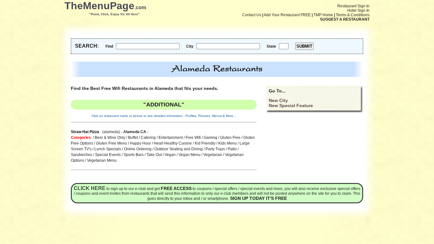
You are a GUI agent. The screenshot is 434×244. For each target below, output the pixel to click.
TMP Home (323, 15)
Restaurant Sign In (353, 6)
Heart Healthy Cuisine (173, 143)
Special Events (108, 154)
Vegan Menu (189, 154)
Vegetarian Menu (102, 160)
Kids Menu (227, 143)
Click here (89, 188)
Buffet (133, 137)
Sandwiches (81, 154)
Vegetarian (212, 154)
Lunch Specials (107, 149)
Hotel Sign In (358, 10)
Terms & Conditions (353, 15)
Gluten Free (230, 137)
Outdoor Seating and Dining (178, 149)
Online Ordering (138, 149)
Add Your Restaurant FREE (287, 15)
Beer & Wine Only (110, 137)
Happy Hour (140, 143)
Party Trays (215, 149)
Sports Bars (134, 154)
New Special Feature (291, 105)
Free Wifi (193, 137)
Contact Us (251, 15)
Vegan (170, 154)
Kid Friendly (205, 143)
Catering (148, 137)
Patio (232, 149)
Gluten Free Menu (111, 143)
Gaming (210, 137)
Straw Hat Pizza (85, 132)
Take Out (154, 154)
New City (278, 100)
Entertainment (171, 137)
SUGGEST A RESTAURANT (345, 19)
